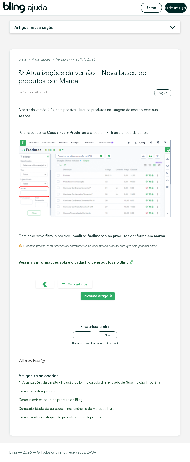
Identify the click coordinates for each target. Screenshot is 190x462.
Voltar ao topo (29, 360)
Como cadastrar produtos (38, 391)
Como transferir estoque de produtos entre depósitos (60, 417)
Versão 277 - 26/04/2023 (75, 59)
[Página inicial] (25, 7)
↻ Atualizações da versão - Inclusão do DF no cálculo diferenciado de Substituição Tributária (89, 382)
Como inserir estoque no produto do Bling (50, 400)
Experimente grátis (176, 8)
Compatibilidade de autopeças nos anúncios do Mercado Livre (66, 408)
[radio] (83, 334)
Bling (22, 59)
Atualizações (41, 59)
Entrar (151, 8)
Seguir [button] (163, 93)
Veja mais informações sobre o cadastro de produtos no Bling (74, 262)
